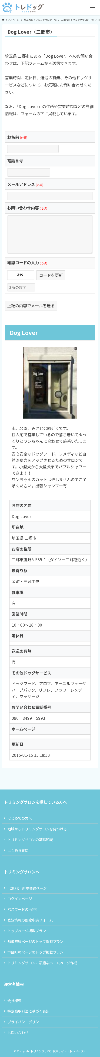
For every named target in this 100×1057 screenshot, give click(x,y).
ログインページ (19, 898)
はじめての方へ (19, 818)
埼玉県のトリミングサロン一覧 (40, 19)
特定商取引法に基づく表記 (28, 1011)
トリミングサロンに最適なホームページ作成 (42, 962)
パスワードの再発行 (23, 909)
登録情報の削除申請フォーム (30, 919)
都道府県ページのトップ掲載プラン (35, 941)
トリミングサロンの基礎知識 (30, 839)
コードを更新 (51, 275)
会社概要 (14, 1000)
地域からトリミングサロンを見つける (37, 828)
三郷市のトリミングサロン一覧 (77, 19)
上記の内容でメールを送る (31, 305)
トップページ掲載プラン (26, 930)
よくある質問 (17, 850)
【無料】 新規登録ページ (27, 888)
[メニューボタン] (92, 7)
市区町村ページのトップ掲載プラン (35, 952)
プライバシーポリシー (24, 1021)
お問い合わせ (17, 1032)
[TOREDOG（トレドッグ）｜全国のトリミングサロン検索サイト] (23, 7)
